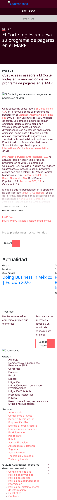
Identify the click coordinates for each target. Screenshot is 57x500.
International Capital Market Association (25, 148)
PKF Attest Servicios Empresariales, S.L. (25, 156)
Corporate (14, 368)
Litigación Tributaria (19, 391)
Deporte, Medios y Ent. (21, 419)
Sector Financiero (18, 442)
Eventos (28, 18)
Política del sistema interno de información (24, 488)
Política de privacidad (20, 474)
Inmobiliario (15, 436)
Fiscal (11, 375)
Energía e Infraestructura (22, 425)
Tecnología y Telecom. (21, 456)
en (9, 28)
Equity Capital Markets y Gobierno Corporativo (26, 221)
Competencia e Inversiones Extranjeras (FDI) (24, 364)
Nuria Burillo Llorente (31, 198)
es (3, 28)
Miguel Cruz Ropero (33, 192)
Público (12, 398)
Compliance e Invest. (20, 415)
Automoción (15, 412)
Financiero (14, 372)
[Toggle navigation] (4, 4)
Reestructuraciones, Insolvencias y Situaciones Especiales (28, 402)
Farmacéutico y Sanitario (22, 429)
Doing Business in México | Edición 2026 (27, 279)
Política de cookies (19, 477)
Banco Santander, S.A (14, 178)
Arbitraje (13, 359)
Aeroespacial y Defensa (22, 446)
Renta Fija (7, 217)
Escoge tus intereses (45, 343)
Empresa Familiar (18, 422)
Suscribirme (11, 242)
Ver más (9, 311)
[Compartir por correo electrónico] (21, 60)
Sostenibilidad (16, 452)
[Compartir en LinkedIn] (15, 60)
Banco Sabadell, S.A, (35, 175)
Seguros (13, 449)
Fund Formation (17, 432)
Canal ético (14, 493)
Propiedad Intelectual (20, 394)
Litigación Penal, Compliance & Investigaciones (26, 386)
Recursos (28, 11)
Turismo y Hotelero (19, 459)
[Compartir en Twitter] (9, 60)
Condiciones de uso (19, 471)
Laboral (12, 379)
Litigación (14, 382)
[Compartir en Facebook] (3, 60)
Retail (11, 439)
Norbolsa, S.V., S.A (30, 181)
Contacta (13, 496)
